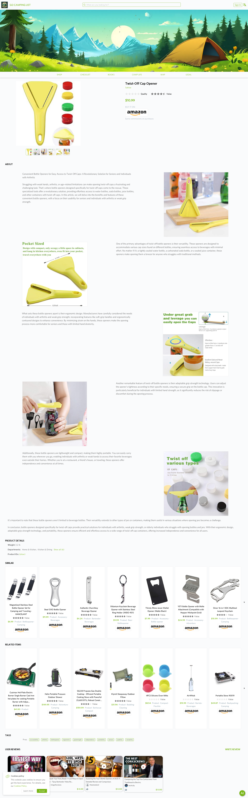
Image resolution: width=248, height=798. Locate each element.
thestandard (94, 785)
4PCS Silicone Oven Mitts (157, 695)
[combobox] (132, 5)
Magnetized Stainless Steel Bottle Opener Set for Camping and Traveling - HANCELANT (21, 610)
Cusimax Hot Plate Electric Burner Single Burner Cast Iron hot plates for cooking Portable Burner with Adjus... (21, 697)
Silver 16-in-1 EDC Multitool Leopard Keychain (225, 609)
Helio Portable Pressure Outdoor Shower (55, 695)
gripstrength (78, 740)
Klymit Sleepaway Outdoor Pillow (123, 695)
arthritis (44, 740)
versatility (129, 740)
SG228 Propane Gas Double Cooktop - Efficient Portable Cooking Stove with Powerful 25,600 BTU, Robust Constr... (89, 696)
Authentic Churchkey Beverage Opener (89, 609)
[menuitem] (238, 4)
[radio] (126, 94)
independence (89, 740)
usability (119, 740)
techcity (132, 785)
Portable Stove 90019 (225, 695)
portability (101, 740)
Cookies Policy (20, 786)
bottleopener (55, 740)
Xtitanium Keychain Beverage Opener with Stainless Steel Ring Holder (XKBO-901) (123, 609)
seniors (111, 740)
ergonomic (66, 740)
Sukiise (128, 87)
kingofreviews (56, 785)
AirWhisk (191, 695)
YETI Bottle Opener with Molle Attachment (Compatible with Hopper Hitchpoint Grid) (191, 609)
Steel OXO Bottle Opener (55, 609)
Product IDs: (16, 554)
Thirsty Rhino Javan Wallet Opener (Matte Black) (157, 609)
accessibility (34, 740)
